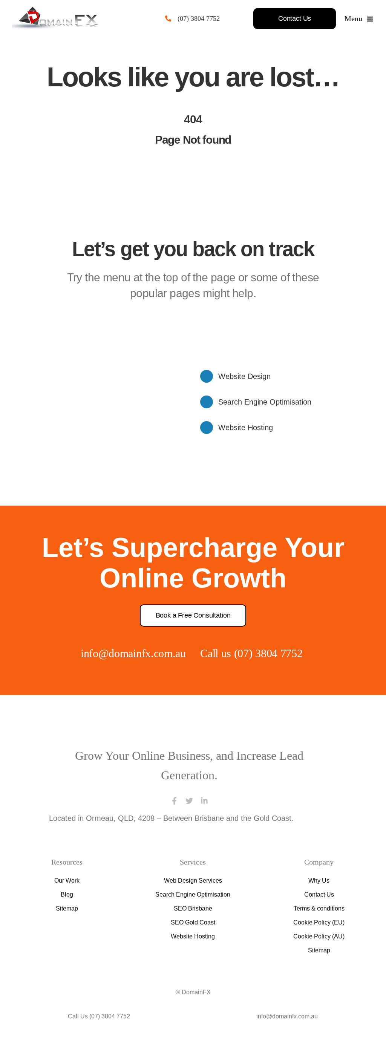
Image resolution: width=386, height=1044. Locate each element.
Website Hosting (245, 427)
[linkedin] (204, 801)
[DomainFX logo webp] (55, 10)
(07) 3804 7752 (199, 18)
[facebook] (174, 801)
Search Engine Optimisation (264, 402)
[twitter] (189, 801)
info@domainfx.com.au (133, 653)
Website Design (244, 376)
